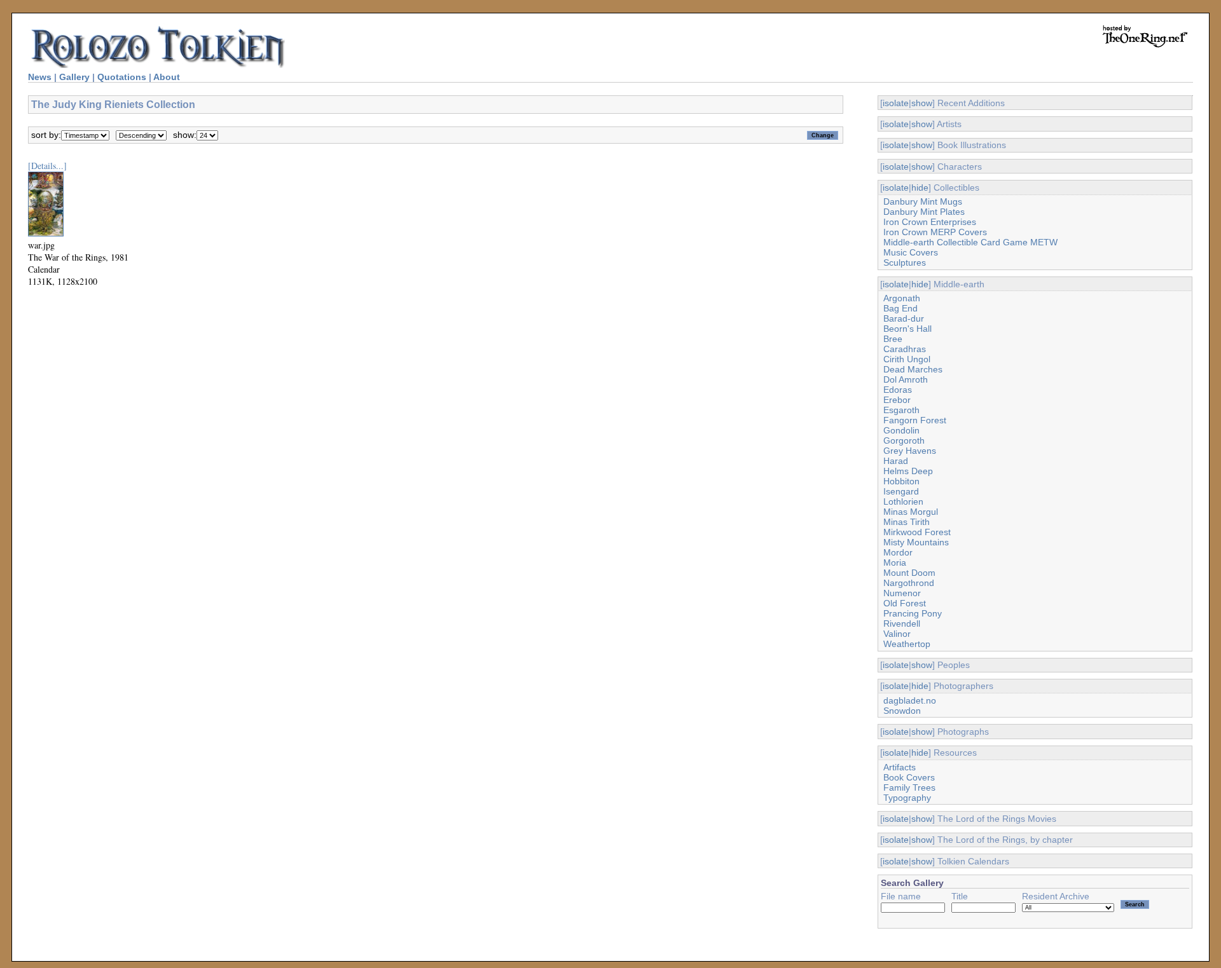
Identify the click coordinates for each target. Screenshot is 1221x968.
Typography (907, 798)
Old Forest (904, 603)
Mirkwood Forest (917, 532)
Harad (895, 461)
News (40, 77)
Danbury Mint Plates (924, 212)
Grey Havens (909, 451)
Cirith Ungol (906, 359)
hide (919, 187)
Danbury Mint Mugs (922, 201)
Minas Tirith (906, 522)
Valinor (897, 634)
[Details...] (47, 166)
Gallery (74, 77)
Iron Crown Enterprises (929, 222)
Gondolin (901, 430)
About (166, 77)
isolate (896, 103)
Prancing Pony (912, 613)
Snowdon (902, 711)
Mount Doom (909, 573)
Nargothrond (908, 583)
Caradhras (904, 349)
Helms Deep (908, 471)
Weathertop (906, 644)
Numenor (902, 593)
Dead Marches (912, 369)
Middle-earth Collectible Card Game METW (970, 242)
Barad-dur (903, 318)
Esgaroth (901, 410)
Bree (892, 339)
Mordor (898, 552)
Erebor (897, 400)
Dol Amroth (905, 379)
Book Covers (909, 777)
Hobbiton (901, 481)
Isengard (901, 491)
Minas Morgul (910, 512)
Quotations (121, 77)
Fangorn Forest (914, 420)
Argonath (901, 298)
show (921, 103)
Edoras (897, 390)
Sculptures (904, 262)
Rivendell (901, 623)
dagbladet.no (909, 700)
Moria (894, 562)
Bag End (900, 308)
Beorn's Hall (907, 329)
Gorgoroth (904, 440)
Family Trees (909, 787)
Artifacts (899, 767)
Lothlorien (903, 501)
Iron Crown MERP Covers (935, 232)
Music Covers (910, 252)
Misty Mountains (916, 542)
